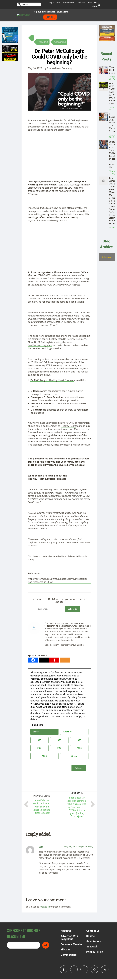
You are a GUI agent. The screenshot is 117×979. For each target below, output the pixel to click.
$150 (59, 748)
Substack (91, 946)
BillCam (81, 2)
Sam (41, 846)
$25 (39, 740)
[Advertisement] (59, 153)
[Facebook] (33, 660)
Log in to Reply (85, 846)
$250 (79, 748)
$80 (79, 740)
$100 (39, 748)
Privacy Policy (94, 951)
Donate (50, 17)
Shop (94, 6)
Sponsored (60, 41)
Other (74, 756)
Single (36, 731)
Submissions (93, 941)
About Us (92, 2)
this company (63, 623)
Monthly (67, 731)
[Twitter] (44, 660)
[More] (65, 660)
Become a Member (72, 944)
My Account (54, 2)
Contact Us (92, 930)
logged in (45, 906)
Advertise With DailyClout (69, 937)
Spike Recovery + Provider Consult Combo (64, 644)
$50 (59, 740)
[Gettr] (54, 660)
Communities (69, 2)
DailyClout (43, 41)
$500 (44, 756)
